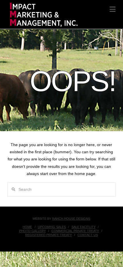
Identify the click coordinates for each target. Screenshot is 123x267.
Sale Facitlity (84, 227)
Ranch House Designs (71, 218)
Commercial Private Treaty (75, 231)
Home (27, 227)
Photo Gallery (32, 231)
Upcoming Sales (52, 227)
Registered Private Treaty (48, 235)
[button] (113, 9)
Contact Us (88, 235)
